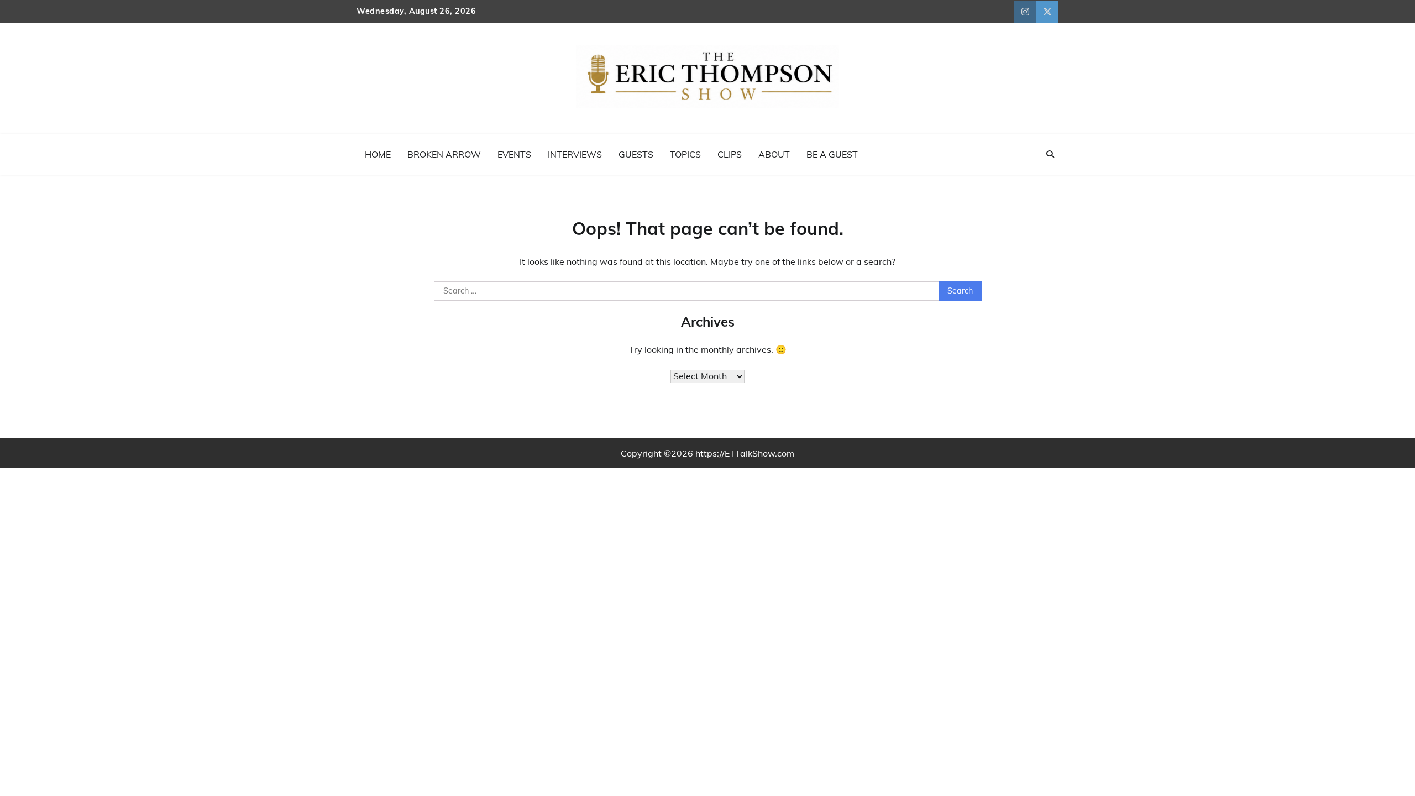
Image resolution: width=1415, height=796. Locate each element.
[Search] (1050, 154)
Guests (636, 154)
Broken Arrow (444, 154)
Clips (729, 154)
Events (514, 154)
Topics (685, 154)
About (774, 154)
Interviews (575, 154)
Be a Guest (832, 154)
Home (378, 154)
